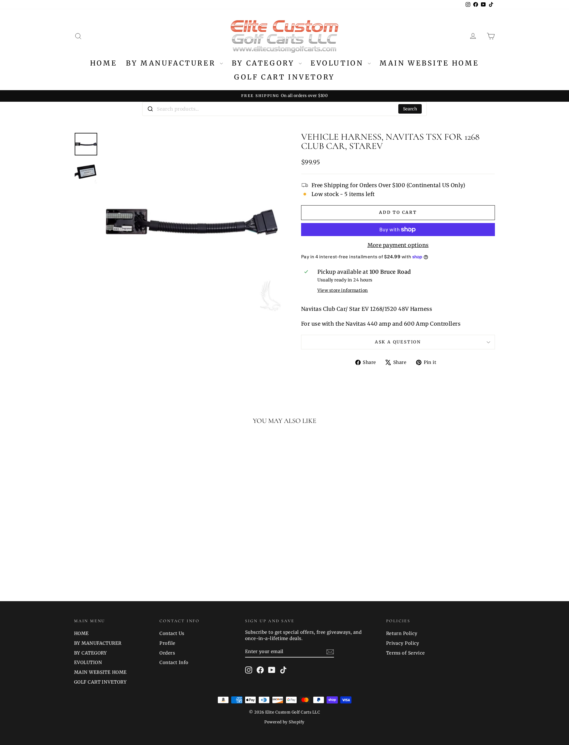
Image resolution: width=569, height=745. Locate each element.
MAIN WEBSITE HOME (429, 63)
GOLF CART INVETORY (284, 77)
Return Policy (402, 633)
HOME (103, 63)
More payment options (398, 245)
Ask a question (398, 342)
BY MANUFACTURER (172, 63)
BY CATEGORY (264, 63)
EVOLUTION (338, 63)
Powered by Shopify (284, 722)
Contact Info (173, 662)
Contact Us (171, 633)
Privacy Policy (402, 643)
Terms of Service (405, 653)
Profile (167, 643)
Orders (167, 653)
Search (410, 109)
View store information (342, 290)
